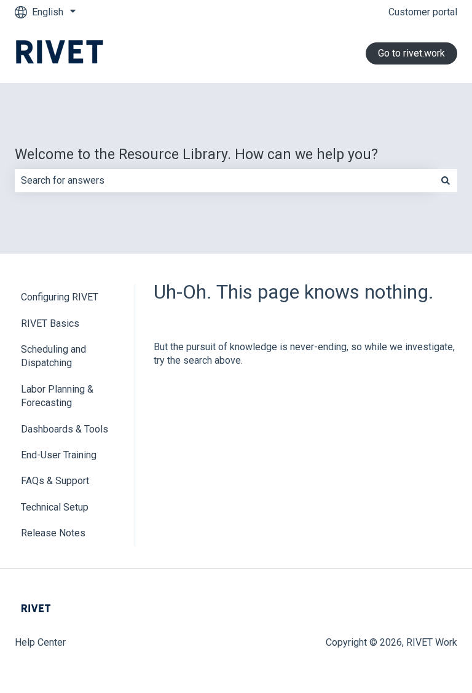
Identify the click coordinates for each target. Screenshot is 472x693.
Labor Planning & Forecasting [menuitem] (57, 396)
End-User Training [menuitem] (58, 455)
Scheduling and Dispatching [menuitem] (53, 356)
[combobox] (224, 180)
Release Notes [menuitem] (53, 533)
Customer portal (422, 12)
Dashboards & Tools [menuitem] (64, 429)
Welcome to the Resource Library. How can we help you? (196, 154)
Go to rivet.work (411, 53)
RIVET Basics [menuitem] (50, 323)
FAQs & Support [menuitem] (55, 481)
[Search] (445, 180)
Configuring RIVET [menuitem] (59, 297)
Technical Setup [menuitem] (54, 507)
